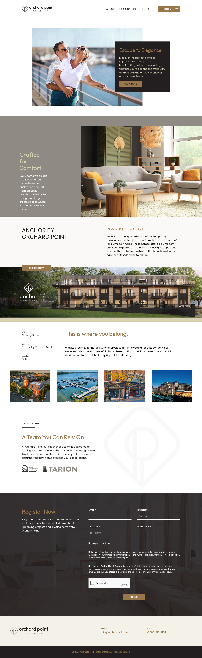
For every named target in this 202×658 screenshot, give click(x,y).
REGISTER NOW (37, 268)
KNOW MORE (130, 83)
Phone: (150, 628)
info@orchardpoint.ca (114, 632)
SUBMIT (134, 597)
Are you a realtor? (100, 543)
